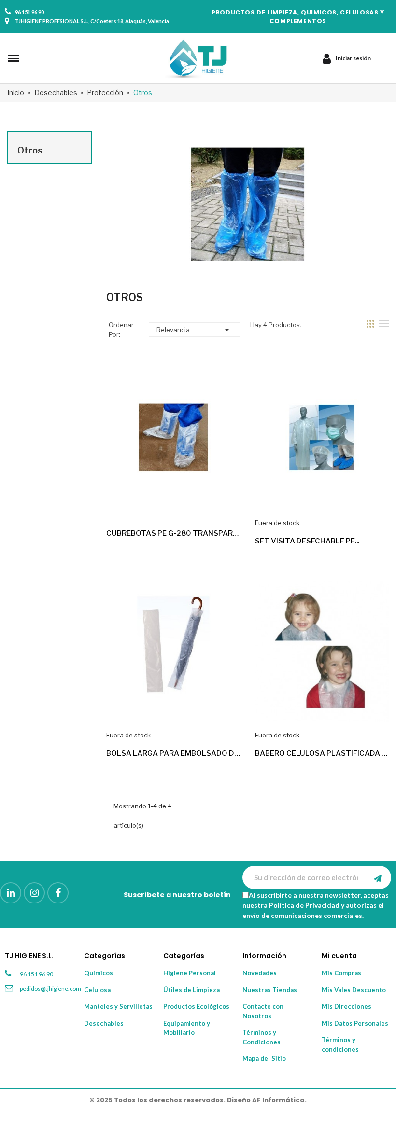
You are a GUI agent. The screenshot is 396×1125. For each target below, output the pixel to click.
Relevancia (194, 329)
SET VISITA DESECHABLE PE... (307, 541)
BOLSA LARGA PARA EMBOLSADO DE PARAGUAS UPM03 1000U (173, 753)
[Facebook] (58, 892)
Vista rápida (224, 503)
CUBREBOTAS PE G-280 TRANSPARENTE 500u (173, 533)
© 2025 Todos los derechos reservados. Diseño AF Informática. (198, 1100)
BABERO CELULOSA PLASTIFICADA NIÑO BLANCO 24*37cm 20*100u (322, 753)
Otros (29, 150)
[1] (377, 877)
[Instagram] (34, 892)
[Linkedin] (10, 892)
